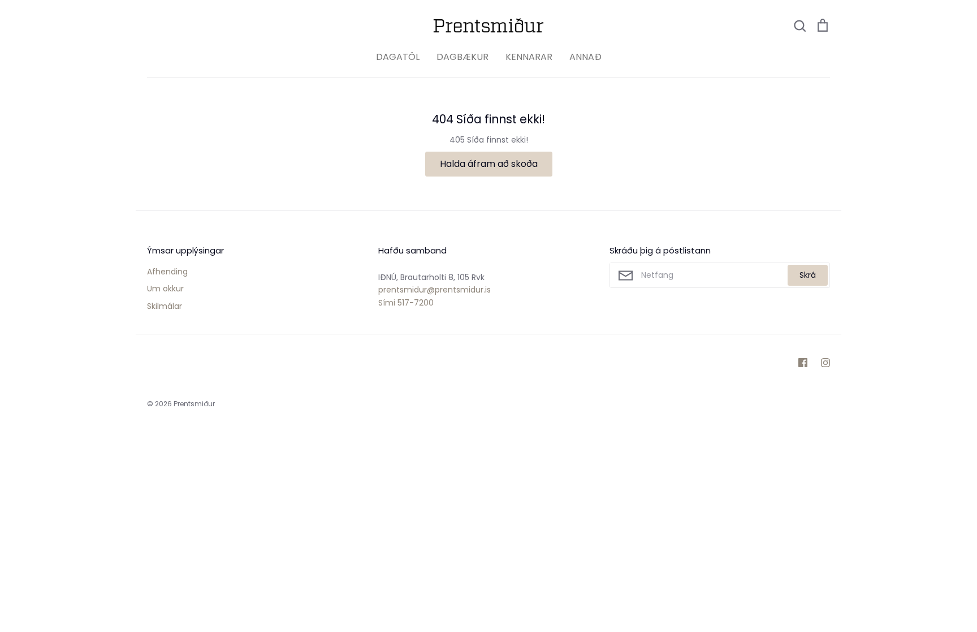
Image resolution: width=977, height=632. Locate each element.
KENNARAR (528, 56)
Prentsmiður (194, 404)
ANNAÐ (585, 56)
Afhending (167, 271)
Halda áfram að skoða (489, 163)
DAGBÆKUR (462, 56)
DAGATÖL (398, 56)
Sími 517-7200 (406, 302)
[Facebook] (803, 362)
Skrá (807, 275)
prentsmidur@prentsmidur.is (434, 289)
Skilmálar (164, 306)
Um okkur (165, 288)
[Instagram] (825, 362)
